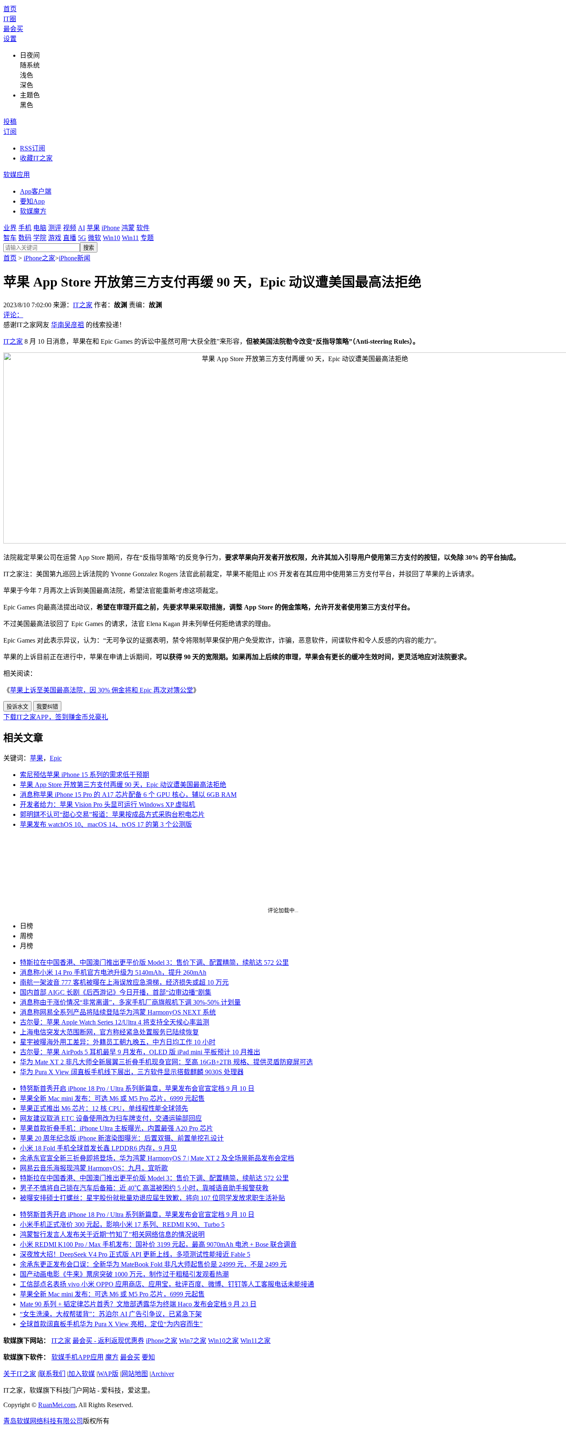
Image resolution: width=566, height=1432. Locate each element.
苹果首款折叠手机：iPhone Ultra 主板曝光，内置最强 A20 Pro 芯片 (116, 1128)
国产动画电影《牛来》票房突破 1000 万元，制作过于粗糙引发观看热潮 (124, 1274)
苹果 (93, 227)
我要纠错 (47, 707)
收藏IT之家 (36, 158)
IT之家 (82, 304)
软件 (143, 227)
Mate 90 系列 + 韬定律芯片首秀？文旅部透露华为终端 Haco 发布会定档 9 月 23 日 (138, 1304)
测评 (54, 227)
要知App (32, 201)
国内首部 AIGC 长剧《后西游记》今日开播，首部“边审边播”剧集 (115, 992)
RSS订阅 (32, 148)
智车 (10, 237)
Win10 (111, 237)
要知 (148, 1357)
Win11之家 (255, 1340)
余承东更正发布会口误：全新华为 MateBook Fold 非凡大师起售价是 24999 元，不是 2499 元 (153, 1264)
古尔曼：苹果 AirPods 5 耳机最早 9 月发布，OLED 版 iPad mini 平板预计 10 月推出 (140, 1052)
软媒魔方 (33, 211)
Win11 (130, 237)
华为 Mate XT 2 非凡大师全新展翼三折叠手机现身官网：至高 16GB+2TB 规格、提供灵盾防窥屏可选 (166, 1062)
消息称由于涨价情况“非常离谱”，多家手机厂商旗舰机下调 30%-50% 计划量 (130, 1002)
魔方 (112, 1357)
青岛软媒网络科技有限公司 (43, 1421)
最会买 (13, 28)
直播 (69, 237)
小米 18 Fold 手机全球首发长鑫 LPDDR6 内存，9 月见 (98, 1148)
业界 (10, 227)
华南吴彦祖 (67, 324)
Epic (56, 758)
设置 (10, 38)
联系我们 (52, 1373)
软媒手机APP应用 (77, 1357)
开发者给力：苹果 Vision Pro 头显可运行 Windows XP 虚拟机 (107, 804)
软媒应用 (16, 174)
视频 (69, 227)
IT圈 (9, 18)
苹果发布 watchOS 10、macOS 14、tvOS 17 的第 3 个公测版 (106, 824)
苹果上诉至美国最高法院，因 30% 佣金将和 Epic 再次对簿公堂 (101, 690)
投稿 (10, 121)
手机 (24, 227)
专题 (147, 237)
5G (82, 237)
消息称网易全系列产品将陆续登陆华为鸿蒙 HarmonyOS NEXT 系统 (118, 1012)
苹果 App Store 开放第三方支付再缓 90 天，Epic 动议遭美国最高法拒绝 (123, 784)
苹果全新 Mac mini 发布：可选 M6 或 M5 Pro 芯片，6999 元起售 (112, 1098)
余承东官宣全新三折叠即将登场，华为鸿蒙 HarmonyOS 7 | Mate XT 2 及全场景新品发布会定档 (157, 1158)
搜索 (88, 248)
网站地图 (134, 1373)
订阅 (10, 131)
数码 (24, 237)
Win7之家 (192, 1340)
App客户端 (35, 191)
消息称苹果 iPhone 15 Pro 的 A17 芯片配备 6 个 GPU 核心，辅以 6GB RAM (128, 794)
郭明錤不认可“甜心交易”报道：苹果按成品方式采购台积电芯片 (112, 814)
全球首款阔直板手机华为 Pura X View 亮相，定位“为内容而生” (111, 1324)
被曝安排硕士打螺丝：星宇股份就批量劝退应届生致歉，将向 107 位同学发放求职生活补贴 (152, 1197)
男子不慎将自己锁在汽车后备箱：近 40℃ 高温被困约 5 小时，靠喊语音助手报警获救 (144, 1188)
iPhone (111, 227)
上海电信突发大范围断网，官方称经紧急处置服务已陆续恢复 (109, 1032)
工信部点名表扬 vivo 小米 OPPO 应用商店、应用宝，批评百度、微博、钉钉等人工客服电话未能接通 (167, 1284)
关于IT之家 (19, 1373)
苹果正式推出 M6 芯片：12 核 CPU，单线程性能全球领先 (104, 1108)
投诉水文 (17, 707)
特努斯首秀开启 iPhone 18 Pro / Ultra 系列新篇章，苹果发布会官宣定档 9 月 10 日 (137, 1088)
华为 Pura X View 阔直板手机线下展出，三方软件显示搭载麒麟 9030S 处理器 (132, 1071)
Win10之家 (223, 1340)
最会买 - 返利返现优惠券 (108, 1340)
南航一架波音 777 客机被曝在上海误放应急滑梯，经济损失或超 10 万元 (124, 982)
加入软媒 (81, 1373)
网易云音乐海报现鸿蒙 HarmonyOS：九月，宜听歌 (94, 1168)
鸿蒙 (128, 227)
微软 (94, 237)
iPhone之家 (39, 258)
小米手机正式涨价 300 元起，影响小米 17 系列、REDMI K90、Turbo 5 (122, 1224)
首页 (10, 8)
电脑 (39, 227)
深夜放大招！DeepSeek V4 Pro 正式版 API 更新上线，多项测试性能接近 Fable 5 (135, 1254)
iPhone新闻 (74, 258)
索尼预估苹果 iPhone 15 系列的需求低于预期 (84, 774)
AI (81, 227)
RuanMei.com (56, 1404)
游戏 (54, 237)
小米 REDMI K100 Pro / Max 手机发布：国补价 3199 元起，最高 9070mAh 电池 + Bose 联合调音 (158, 1244)
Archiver (162, 1373)
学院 (39, 237)
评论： (13, 314)
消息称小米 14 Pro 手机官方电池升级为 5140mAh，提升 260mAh (113, 972)
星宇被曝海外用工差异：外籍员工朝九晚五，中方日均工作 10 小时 (117, 1042)
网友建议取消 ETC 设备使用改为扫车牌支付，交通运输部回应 (111, 1118)
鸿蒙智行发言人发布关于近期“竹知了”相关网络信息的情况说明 (112, 1234)
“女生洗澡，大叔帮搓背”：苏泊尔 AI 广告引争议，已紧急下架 (111, 1314)
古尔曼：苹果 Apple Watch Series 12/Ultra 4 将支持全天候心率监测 (114, 1022)
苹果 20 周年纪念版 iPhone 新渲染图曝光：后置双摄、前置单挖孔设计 (122, 1138)
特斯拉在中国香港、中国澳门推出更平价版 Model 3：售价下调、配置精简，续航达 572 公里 (154, 962)
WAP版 (108, 1373)
